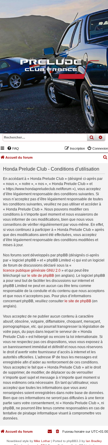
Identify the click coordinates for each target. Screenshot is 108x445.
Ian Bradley (94, 441)
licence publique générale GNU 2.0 (32, 270)
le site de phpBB (40, 275)
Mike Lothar (42, 441)
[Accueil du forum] (54, 70)
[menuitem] (13, 148)
